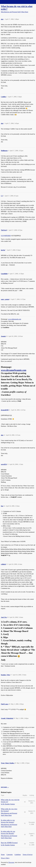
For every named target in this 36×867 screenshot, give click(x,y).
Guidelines (17, 854)
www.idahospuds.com (14, 319)
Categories (9, 854)
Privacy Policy (5, 858)
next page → (5, 787)
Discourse (11, 862)
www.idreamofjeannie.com (13, 370)
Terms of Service (27, 854)
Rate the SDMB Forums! (9, 843)
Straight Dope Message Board (9, 2)
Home (3, 854)
